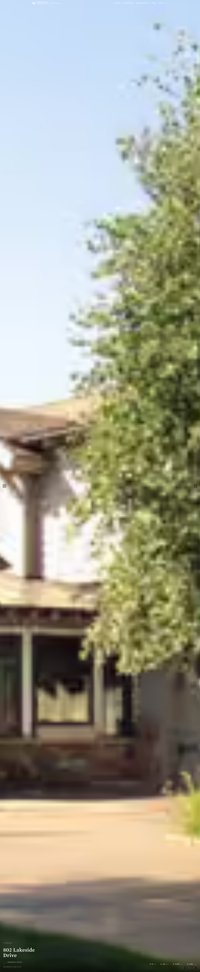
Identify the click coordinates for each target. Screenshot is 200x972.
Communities (128, 3)
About (161, 3)
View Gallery (191, 968)
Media (153, 3)
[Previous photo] (4, 486)
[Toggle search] (166, 3)
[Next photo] (196, 486)
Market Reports (142, 3)
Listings (117, 3)
